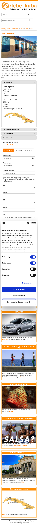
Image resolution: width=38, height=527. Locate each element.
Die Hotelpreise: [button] (8, 138)
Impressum (26, 523)
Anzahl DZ (6, 192)
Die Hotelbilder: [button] (8, 133)
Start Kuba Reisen (5, 28)
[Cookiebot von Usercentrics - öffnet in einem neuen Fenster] (27, 223)
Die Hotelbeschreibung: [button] (11, 129)
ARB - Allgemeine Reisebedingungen (25, 521)
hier (22, 482)
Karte (3, 514)
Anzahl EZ (6, 207)
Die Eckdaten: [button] (7, 82)
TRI (4, 215)
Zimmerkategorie (8, 170)
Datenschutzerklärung (15, 523)
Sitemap (5, 521)
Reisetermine (8, 150)
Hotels (22, 28)
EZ (4, 200)
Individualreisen (15, 28)
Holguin (27, 28)
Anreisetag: (7, 155)
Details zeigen (27, 283)
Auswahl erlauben (19, 295)
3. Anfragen (29, 150)
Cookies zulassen (19, 289)
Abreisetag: (7, 163)
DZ (4, 185)
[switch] (33, 263)
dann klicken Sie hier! (20, 445)
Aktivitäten (22, 377)
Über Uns (11, 521)
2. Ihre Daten (19, 150)
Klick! (11, 411)
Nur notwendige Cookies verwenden (19, 302)
